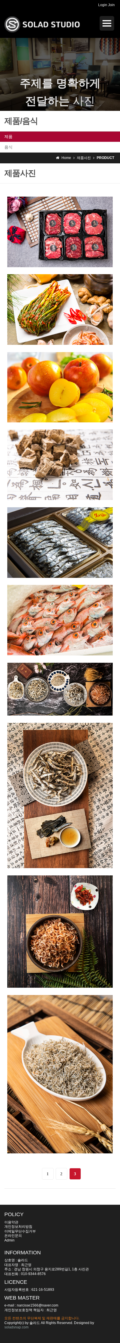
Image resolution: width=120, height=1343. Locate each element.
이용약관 (11, 1222)
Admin (9, 1240)
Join (111, 5)
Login (102, 5)
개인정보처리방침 (18, 1227)
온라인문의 (13, 1236)
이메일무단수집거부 (20, 1231)
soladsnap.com (16, 1327)
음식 (8, 147)
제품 (8, 136)
